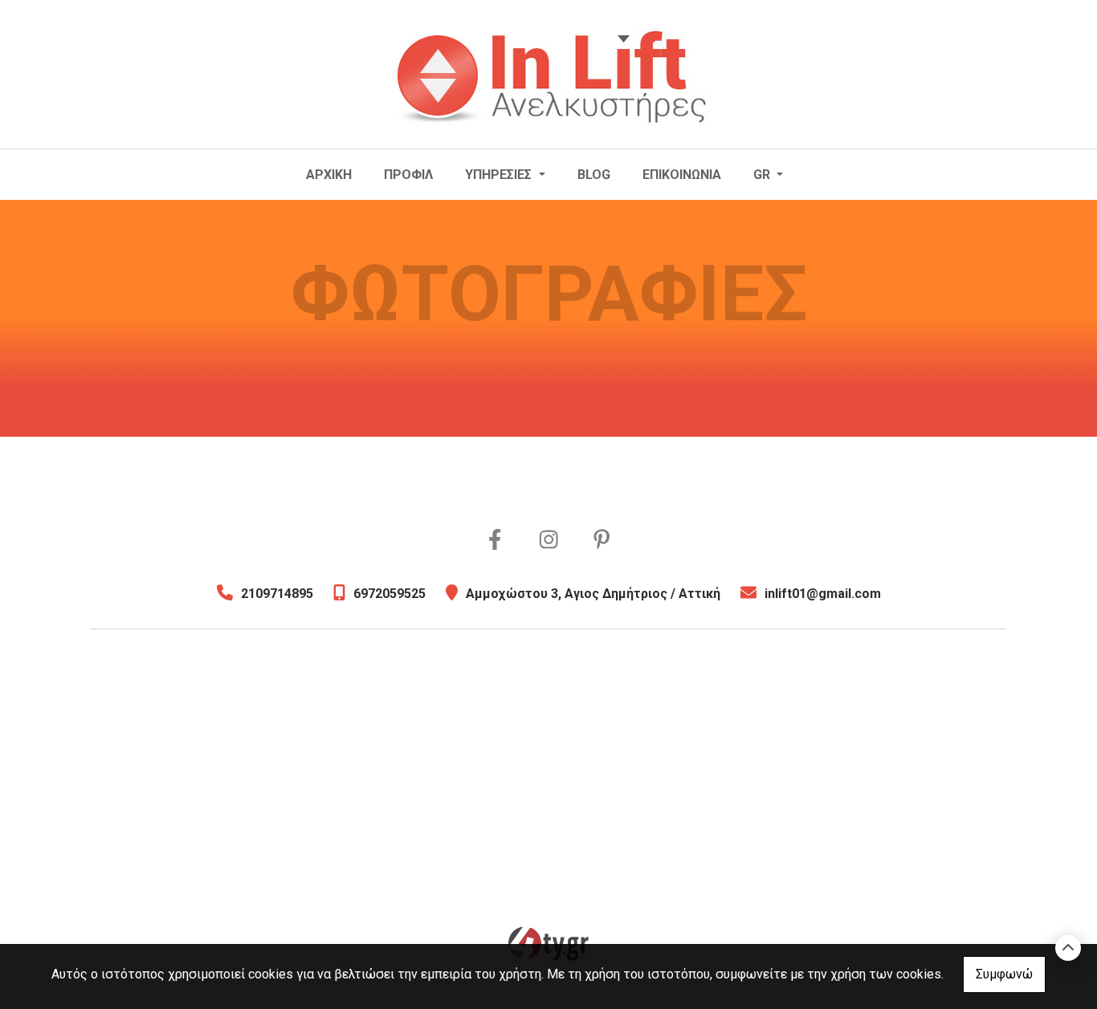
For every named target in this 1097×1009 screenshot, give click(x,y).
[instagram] (549, 540)
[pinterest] (602, 540)
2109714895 (277, 593)
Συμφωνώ (1004, 974)
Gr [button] (763, 174)
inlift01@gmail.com (823, 593)
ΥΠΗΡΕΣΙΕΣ (500, 174)
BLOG (593, 174)
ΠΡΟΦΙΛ (408, 174)
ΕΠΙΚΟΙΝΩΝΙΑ (681, 174)
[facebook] (495, 540)
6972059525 (389, 593)
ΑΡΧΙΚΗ (329, 174)
